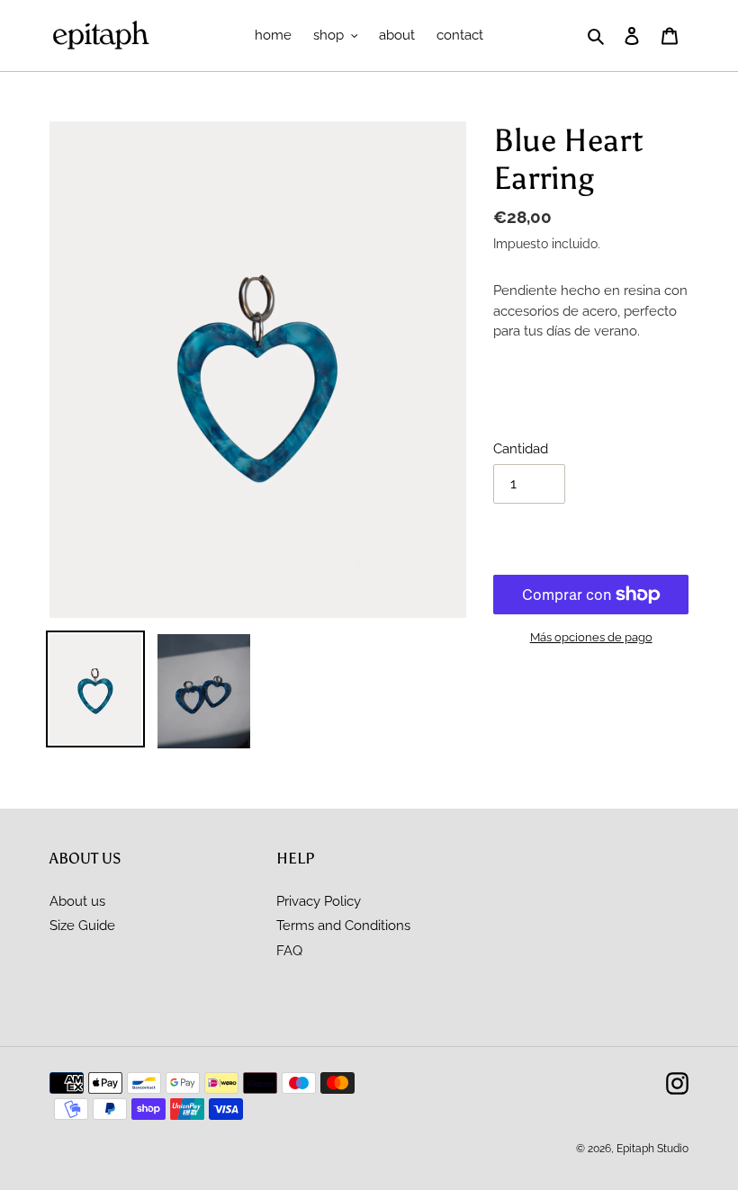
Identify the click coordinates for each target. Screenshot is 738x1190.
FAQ (289, 951)
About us (77, 901)
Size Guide (82, 925)
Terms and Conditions (343, 925)
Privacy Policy (318, 901)
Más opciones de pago (591, 637)
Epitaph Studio (652, 1148)
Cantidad (520, 449)
